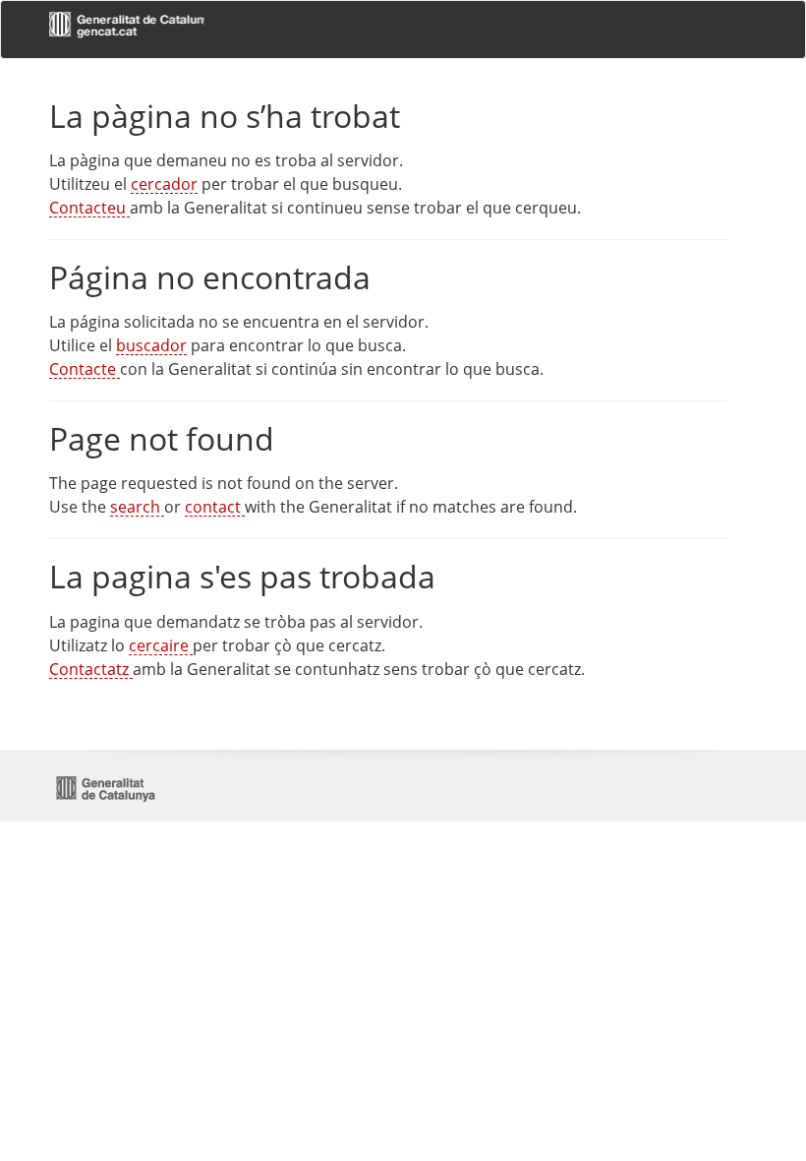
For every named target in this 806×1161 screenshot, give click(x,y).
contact (215, 507)
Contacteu (89, 207)
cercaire (161, 645)
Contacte (84, 369)
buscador (151, 345)
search (137, 507)
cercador (164, 184)
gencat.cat (126, 27)
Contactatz (91, 669)
